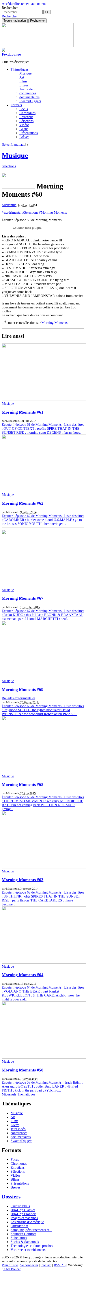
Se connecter (29, 1265)
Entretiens (26, 117)
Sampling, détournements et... (31, 1230)
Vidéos (24, 125)
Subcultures (19, 1238)
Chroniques (27, 113)
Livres (23, 85)
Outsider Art (19, 1226)
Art (21, 77)
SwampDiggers (30, 101)
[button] (10, 16)
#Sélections (30, 212)
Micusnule (9, 205)
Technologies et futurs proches (32, 1246)
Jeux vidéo (26, 89)
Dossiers (11, 1197)
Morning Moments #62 (22, 503)
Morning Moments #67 (22, 598)
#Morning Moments (53, 212)
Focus (23, 109)
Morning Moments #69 (22, 689)
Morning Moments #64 (22, 974)
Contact (46, 1265)
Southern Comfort (23, 1234)
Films (23, 81)
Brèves (24, 137)
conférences (27, 93)
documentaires (29, 97)
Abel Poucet (12, 1269)
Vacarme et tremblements (28, 1250)
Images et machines (24, 1218)
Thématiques (26, 1094)
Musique (25, 73)
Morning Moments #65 (22, 784)
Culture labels (20, 1206)
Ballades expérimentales (18, 698)
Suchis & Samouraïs (25, 1242)
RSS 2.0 (59, 1265)
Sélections (26, 121)
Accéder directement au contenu (24, 4)
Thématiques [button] (19, 69)
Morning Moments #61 (22, 412)
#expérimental (11, 212)
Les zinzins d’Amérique (27, 1222)
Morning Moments (54, 323)
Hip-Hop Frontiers (23, 1214)
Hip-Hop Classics (23, 1210)
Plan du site (10, 1265)
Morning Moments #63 (22, 879)
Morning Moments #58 (22, 1070)
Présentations (28, 133)
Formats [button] (16, 105)
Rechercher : (10, 7)
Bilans (23, 129)
